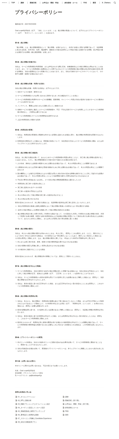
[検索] (114, 2)
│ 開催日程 (32, 2)
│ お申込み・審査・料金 (50, 2)
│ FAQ (84, 2)
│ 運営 (94, 2)
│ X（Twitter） (105, 2)
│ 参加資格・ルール (70, 2)
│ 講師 (22, 2)
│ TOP (12, 2)
